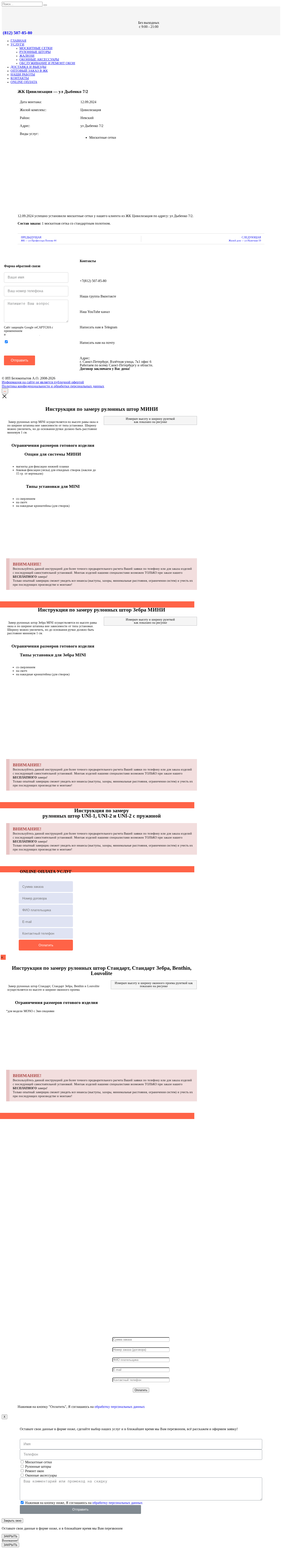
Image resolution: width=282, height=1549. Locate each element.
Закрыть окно (12, 1520)
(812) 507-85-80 (17, 32)
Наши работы (23, 74)
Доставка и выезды (28, 67)
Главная (18, 40)
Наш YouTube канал (95, 312)
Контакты (20, 78)
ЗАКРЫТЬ (10, 1536)
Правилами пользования (23, 334)
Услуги (17, 44)
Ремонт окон (34, 1471)
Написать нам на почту (97, 343)
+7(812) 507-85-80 (93, 281)
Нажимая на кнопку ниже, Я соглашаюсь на (34, 346)
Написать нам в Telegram (98, 327)
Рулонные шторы (35, 52)
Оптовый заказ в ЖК (29, 70)
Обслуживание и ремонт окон (47, 63)
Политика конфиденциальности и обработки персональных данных (53, 386)
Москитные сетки (35, 48)
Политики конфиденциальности (44, 331)
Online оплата (24, 82)
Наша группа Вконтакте (98, 296)
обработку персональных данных (120, 1407)
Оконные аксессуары (39, 59)
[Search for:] (22, 4)
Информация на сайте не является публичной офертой (43, 382)
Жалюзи (26, 55)
